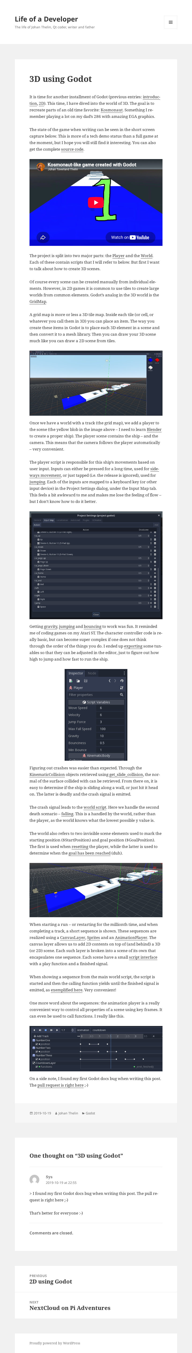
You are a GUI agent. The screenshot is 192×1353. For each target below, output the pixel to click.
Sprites (93, 937)
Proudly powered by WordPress (55, 1343)
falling (67, 813)
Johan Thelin (68, 1113)
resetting (80, 846)
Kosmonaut (112, 110)
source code (72, 149)
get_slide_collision (126, 774)
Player (118, 255)
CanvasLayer (72, 937)
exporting (133, 646)
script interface (143, 957)
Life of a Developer (46, 18)
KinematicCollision (47, 774)
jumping (37, 481)
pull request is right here (60, 1085)
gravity (50, 626)
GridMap (38, 301)
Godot (90, 1113)
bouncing (92, 626)
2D (41, 103)
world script (95, 807)
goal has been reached (90, 853)
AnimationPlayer (131, 937)
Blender (154, 429)
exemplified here (66, 990)
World (146, 255)
